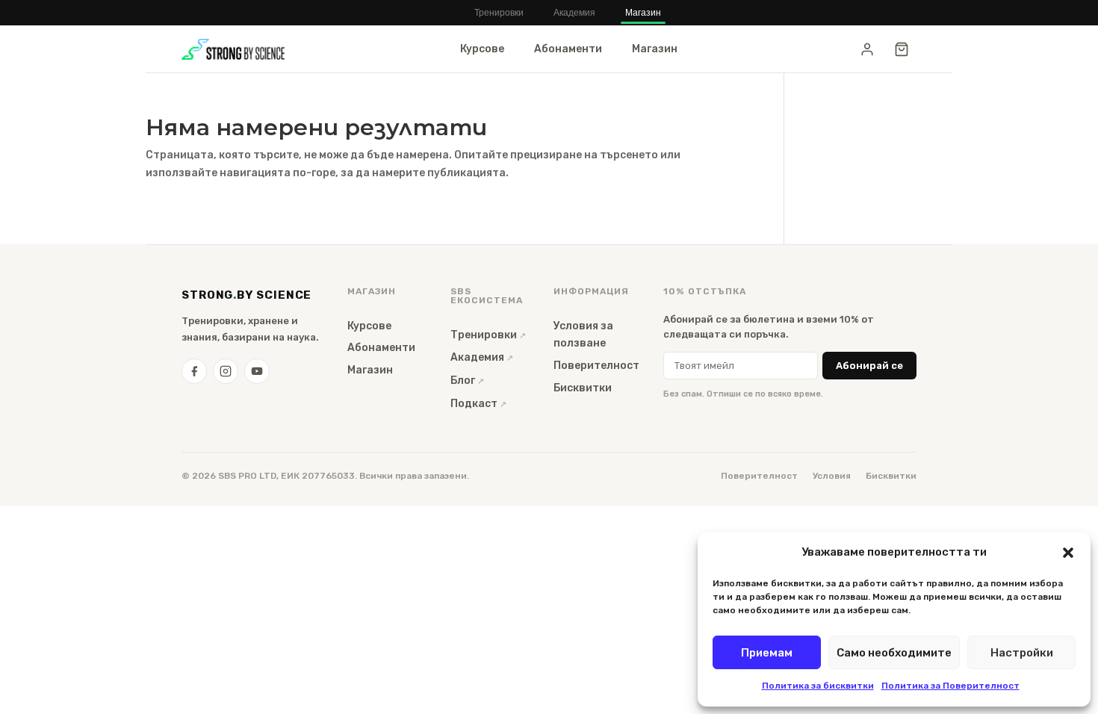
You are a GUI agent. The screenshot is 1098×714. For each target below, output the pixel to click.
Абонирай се (869, 365)
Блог (462, 380)
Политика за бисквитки (818, 685)
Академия (574, 12)
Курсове (482, 49)
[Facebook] (194, 371)
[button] (1068, 552)
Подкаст (473, 403)
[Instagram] (225, 371)
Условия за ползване (583, 335)
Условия (832, 476)
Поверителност (596, 365)
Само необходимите (894, 652)
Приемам (767, 652)
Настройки (1021, 652)
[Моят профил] (867, 49)
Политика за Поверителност (950, 685)
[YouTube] (257, 371)
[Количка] (901, 49)
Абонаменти (568, 49)
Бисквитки (582, 388)
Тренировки (499, 12)
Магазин (643, 12)
